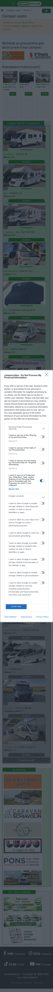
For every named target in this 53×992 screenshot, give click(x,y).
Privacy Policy (42, 617)
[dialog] (26, 496)
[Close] (47, 375)
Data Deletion (10, 617)
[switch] (42, 436)
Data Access (26, 617)
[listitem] (26, 428)
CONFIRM (16, 607)
